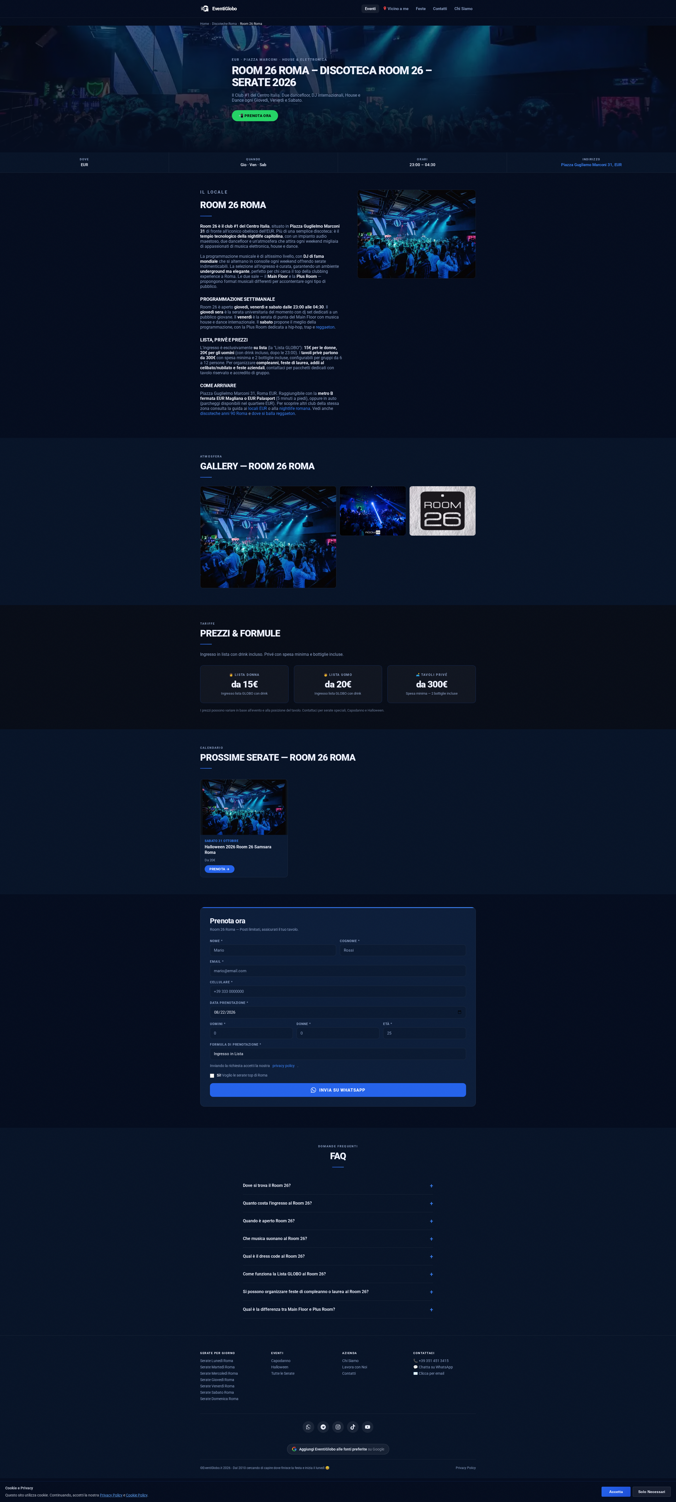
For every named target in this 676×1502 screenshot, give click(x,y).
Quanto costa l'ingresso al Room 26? (277, 1203)
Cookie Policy (136, 1495)
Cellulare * (221, 982)
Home (204, 24)
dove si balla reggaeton (273, 413)
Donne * (304, 1024)
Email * (217, 961)
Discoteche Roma (224, 24)
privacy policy (284, 1066)
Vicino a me (398, 8)
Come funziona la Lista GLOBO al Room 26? (284, 1274)
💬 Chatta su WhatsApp (433, 1367)
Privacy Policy (466, 1468)
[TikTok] (353, 1427)
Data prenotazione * (229, 1003)
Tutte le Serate (282, 1373)
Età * (387, 1024)
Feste (421, 8)
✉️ (428, 1373)
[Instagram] (338, 1427)
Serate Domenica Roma (219, 1399)
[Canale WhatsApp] (308, 1427)
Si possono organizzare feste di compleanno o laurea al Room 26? (306, 1291)
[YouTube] (367, 1427)
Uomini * (218, 1024)
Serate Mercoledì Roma (219, 1373)
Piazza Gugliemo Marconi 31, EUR (591, 164)
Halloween (279, 1367)
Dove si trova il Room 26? (267, 1185)
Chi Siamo (463, 8)
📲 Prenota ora (255, 116)
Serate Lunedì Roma (216, 1361)
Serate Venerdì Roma (217, 1386)
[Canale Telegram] (323, 1427)
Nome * (216, 941)
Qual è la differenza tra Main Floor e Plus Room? (289, 1309)
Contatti (440, 8)
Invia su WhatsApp (342, 1090)
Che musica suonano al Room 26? (275, 1238)
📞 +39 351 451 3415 (431, 1361)
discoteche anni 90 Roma (223, 413)
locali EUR (257, 408)
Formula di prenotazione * (235, 1044)
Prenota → (219, 869)
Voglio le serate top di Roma (242, 1075)
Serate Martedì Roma (217, 1367)
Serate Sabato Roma (217, 1392)
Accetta (616, 1492)
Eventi (370, 8)
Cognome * (350, 941)
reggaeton (325, 327)
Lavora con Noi (354, 1367)
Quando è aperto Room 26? (269, 1221)
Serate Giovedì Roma (217, 1380)
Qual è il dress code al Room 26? (274, 1256)
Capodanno (280, 1361)
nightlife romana (294, 408)
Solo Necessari (651, 1492)
